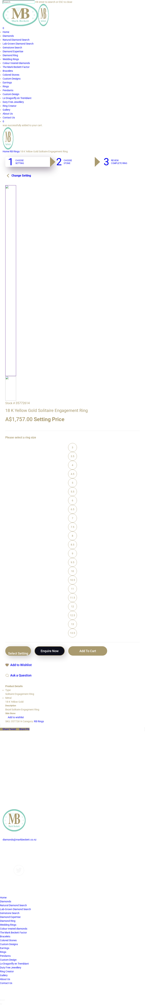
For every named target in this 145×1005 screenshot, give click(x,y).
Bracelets (5, 936)
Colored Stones (8, 940)
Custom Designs (12, 851)
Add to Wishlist (21, 665)
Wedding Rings (8, 924)
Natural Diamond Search (13, 905)
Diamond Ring (7, 920)
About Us (8, 859)
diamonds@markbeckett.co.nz (19, 839)
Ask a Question (20, 675)
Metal (8, 697)
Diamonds (8, 847)
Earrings (4, 948)
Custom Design (8, 959)
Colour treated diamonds (13, 928)
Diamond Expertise (10, 917)
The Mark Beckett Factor (13, 932)
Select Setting (18, 653)
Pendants (5, 955)
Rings (3, 952)
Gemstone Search (9, 913)
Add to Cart (87, 651)
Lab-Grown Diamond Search (15, 909)
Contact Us (9, 863)
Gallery (6, 855)
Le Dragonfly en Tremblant (14, 963)
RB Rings (15, 151)
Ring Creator (7, 971)
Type (8, 690)
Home (6, 151)
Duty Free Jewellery (10, 967)
